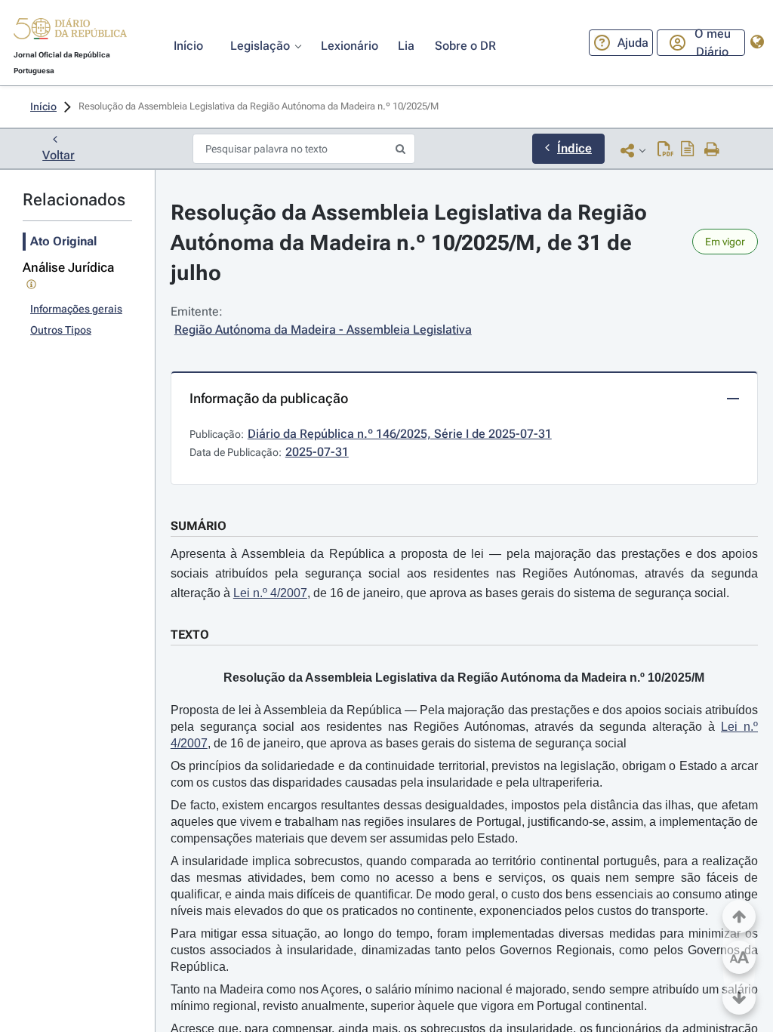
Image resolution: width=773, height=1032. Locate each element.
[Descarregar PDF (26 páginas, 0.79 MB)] (665, 150)
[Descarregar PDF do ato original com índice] (687, 150)
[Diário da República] (70, 32)
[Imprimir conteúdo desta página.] (712, 150)
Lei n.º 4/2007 (270, 593)
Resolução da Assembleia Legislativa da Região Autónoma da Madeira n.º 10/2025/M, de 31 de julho (411, 242)
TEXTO (190, 634)
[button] (70, 31)
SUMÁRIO (198, 526)
